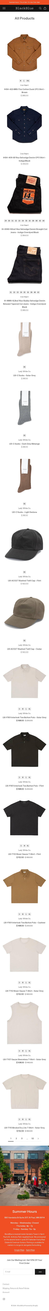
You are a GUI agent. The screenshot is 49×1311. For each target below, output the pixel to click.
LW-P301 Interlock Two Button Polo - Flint (24, 786)
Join (40, 1272)
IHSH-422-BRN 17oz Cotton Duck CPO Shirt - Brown (24, 91)
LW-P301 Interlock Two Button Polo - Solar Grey (24, 717)
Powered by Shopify (31, 1306)
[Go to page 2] (38, 1138)
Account (6, 1292)
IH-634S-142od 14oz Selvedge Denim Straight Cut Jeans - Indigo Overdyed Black (24, 230)
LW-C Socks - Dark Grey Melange (24, 444)
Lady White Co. (24, 371)
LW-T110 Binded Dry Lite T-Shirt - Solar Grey (24, 1128)
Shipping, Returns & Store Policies (16, 1288)
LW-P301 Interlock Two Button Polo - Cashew (24, 922)
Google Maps (19, 1250)
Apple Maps (30, 1250)
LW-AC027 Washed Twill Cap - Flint (24, 581)
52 (33, 1138)
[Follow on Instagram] (4, 1299)
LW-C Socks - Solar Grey (24, 375)
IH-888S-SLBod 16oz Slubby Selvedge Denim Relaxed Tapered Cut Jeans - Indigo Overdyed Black (24, 304)
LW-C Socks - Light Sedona (24, 512)
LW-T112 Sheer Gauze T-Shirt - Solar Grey (24, 991)
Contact (6, 1284)
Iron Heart (24, 85)
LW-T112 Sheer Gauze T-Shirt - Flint (24, 854)
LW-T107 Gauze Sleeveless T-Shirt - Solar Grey (24, 1059)
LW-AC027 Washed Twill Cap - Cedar (24, 649)
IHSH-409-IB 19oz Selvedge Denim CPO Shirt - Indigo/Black (24, 159)
